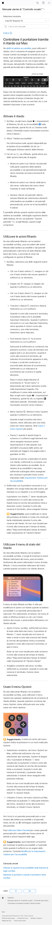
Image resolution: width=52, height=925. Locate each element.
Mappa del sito (6, 920)
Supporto (11, 898)
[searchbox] (26, 26)
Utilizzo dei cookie (20, 920)
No (30, 891)
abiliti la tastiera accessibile (18, 48)
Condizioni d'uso (22, 918)
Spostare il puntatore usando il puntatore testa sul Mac (24, 876)
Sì (16, 891)
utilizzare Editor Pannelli (19, 830)
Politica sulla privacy (8, 918)
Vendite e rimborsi (36, 918)
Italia (3, 912)
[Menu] (49, 3)
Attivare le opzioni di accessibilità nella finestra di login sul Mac (25, 869)
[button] (37, 3)
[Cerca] (6, 26)
